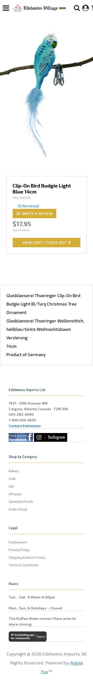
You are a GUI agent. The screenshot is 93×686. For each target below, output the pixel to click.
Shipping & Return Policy (27, 557)
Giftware (15, 494)
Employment (18, 542)
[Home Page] (39, 8)
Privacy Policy (19, 550)
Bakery (14, 471)
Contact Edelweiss (25, 426)
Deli (11, 486)
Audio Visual (18, 509)
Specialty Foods (21, 501)
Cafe (12, 478)
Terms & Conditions (23, 565)
